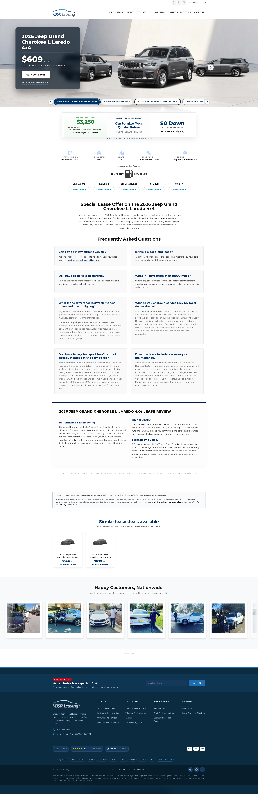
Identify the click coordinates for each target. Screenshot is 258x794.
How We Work (188, 708)
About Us (199, 12)
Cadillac (143, 759)
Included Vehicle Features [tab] (129, 166)
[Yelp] (202, 769)
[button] (129, 125)
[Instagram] (196, 769)
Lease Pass (130, 717)
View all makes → (165, 759)
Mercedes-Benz (77, 759)
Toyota (123, 759)
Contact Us (122, 769)
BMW (91, 759)
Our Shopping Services (107, 717)
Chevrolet (102, 759)
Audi (133, 759)
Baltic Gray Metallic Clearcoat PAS (77, 102)
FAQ (113, 769)
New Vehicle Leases (137, 12)
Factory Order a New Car (108, 713)
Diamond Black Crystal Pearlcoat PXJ (157, 102)
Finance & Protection (179, 12)
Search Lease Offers (106, 708)
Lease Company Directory (193, 713)
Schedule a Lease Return (108, 722)
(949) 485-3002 (63, 729)
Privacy (132, 769)
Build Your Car (116, 12)
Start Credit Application (164, 713)
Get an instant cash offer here (84, 260)
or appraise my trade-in (36, 83)
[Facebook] (190, 769)
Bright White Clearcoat (117, 102)
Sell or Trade (157, 12)
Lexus (113, 759)
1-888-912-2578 (198, 2)
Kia (152, 759)
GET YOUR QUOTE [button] (35, 74)
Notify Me (197, 683)
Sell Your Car (159, 708)
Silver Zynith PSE (194, 102)
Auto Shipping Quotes (135, 722)
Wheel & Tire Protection (136, 713)
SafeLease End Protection (137, 708)
